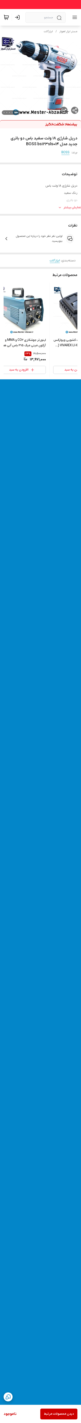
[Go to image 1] (16, 112)
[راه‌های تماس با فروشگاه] (8, 1396)
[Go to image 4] (6, 112)
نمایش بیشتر (72, 207)
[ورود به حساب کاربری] (18, 17)
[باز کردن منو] (73, 17)
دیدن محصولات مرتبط (59, 1414)
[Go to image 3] (9, 112)
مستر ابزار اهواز (68, 31)
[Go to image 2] (12, 112)
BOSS (65, 152)
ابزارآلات (48, 31)
